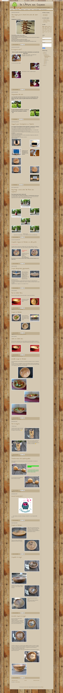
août (45, 61)
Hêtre (16, 455)
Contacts (26, 9)
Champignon (45, 29)
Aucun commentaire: (16, 44)
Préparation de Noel (17, 95)
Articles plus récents (15, 680)
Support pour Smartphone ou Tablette (22, 124)
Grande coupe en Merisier (18, 359)
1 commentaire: (15, 119)
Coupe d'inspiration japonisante (20, 269)
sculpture (45, 28)
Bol (17, 309)
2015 (44, 65)
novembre (45, 54)
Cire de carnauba (50, 29)
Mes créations (17, 9)
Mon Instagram (45, 15)
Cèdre (19, 309)
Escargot (19, 491)
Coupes (21, 334)
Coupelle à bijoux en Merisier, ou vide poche (24, 242)
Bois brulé (50, 28)
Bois (15, 309)
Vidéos (31, 9)
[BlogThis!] (21, 44)
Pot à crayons (15, 424)
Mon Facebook (45, 14)
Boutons (43, 29)
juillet (45, 62)
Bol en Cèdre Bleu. (17, 293)
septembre (45, 60)
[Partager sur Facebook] (23, 44)
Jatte (23, 334)
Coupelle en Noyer (16, 557)
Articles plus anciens (36, 680)
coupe (19, 334)
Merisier (25, 334)
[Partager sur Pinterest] (24, 44)
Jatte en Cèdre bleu (17, 339)
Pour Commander (44, 9)
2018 (44, 52)
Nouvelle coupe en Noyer (18, 616)
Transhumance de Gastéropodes (20, 459)
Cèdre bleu (21, 309)
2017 (44, 53)
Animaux (48, 28)
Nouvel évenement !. (17, 496)
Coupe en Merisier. (16, 525)
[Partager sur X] (22, 44)
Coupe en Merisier (16, 312)
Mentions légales (36, 9)
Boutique (22, 9)
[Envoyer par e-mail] (20, 44)
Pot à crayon (18, 455)
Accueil (12, 9)
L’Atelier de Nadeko (46, 19)
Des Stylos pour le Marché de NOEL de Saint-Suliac (47, 56)
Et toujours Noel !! (16, 50)
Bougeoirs (48, 27)
